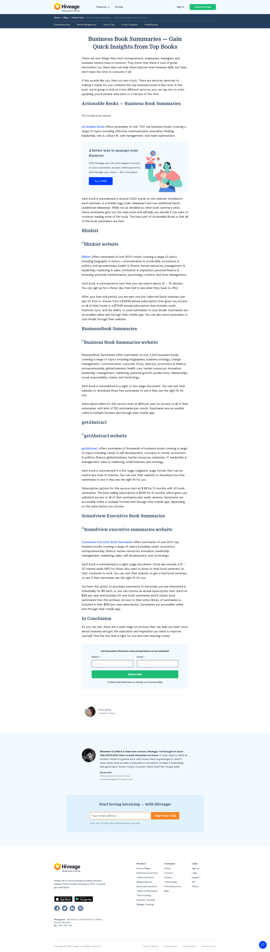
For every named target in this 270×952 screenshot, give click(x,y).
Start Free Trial (165, 816)
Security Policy (209, 946)
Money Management (86, 24)
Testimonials (170, 881)
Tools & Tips (77, 17)
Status (195, 886)
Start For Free (203, 6)
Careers (168, 877)
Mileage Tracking (145, 904)
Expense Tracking (146, 899)
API (193, 881)
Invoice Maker (144, 868)
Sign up (195, 868)
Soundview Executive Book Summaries (107, 542)
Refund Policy (189, 946)
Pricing (119, 6)
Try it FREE (100, 181)
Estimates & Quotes (147, 872)
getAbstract (90, 448)
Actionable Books (93, 127)
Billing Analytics (144, 881)
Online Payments (145, 877)
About (167, 868)
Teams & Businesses (147, 890)
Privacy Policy (171, 946)
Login (194, 872)
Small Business (151, 24)
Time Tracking (144, 895)
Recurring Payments (147, 886)
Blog (66, 17)
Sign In (180, 6)
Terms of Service (150, 946)
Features (101, 6)
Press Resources (172, 886)
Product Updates (130, 24)
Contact (168, 872)
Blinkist (86, 257)
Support (196, 877)
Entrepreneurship (62, 24)
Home (57, 17)
